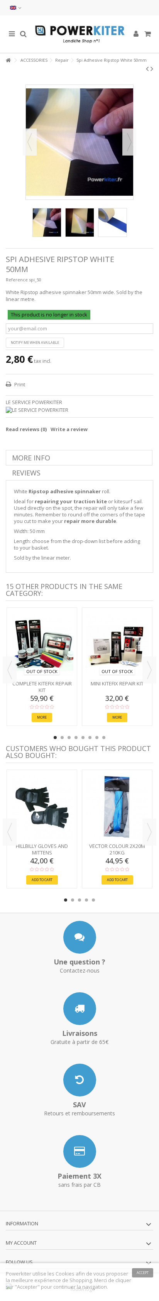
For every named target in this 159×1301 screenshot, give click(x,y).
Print (19, 384)
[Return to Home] (8, 60)
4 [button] (76, 737)
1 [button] (55, 737)
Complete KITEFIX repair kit (42, 687)
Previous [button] (30, 142)
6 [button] (89, 737)
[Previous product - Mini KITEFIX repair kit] (147, 68)
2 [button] (62, 737)
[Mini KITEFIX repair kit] (117, 644)
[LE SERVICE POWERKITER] (79, 410)
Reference (17, 280)
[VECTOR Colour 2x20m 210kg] (117, 807)
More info (31, 457)
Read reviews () (26, 429)
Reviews (26, 472)
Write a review (69, 429)
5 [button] (83, 737)
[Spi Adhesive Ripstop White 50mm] (47, 222)
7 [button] (96, 737)
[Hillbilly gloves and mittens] (41, 807)
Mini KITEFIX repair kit (117, 683)
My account (21, 1242)
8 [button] (103, 737)
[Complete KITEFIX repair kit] (41, 644)
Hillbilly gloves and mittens (42, 849)
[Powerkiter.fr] (79, 34)
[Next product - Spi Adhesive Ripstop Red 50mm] (152, 68)
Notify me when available (35, 342)
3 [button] (69, 737)
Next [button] (129, 142)
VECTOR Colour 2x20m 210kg (117, 849)
